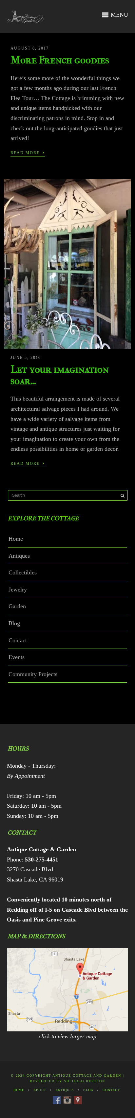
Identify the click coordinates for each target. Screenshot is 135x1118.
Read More (27, 152)
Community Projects (33, 674)
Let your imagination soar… (59, 375)
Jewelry (18, 589)
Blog (14, 623)
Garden (17, 606)
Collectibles (23, 572)
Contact (18, 640)
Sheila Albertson (84, 1081)
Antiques (19, 555)
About (39, 1090)
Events (17, 657)
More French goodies (59, 60)
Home (16, 538)
